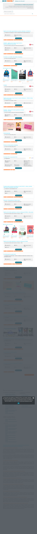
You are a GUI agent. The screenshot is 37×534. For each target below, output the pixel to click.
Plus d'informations (18, 38)
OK (18, 403)
